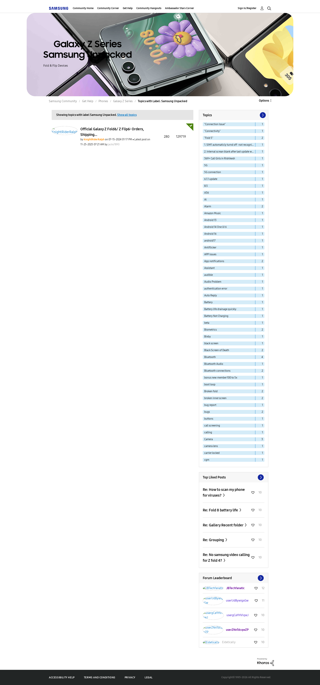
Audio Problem (212, 281)
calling (208, 432)
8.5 (206, 185)
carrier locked (212, 453)
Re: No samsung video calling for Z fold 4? (226, 557)
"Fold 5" (208, 138)
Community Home (83, 8)
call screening (212, 425)
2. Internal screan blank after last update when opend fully (229, 151)
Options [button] (264, 100)
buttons (208, 418)
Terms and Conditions (99, 677)
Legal (149, 677)
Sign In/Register (247, 8)
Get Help (128, 8)
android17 (210, 240)
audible (208, 275)
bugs (207, 411)
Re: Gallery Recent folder (223, 525)
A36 (206, 192)
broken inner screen (215, 398)
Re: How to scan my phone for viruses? (224, 492)
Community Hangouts (148, 8)
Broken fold (211, 391)
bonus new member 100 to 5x (220, 377)
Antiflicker (210, 247)
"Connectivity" (212, 131)
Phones (103, 101)
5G (205, 165)
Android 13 (210, 220)
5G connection (212, 172)
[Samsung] (58, 8)
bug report (210, 405)
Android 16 (210, 233)
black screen (211, 343)
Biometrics (210, 329)
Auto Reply (210, 295)
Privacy (130, 677)
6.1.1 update (210, 179)
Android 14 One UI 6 (215, 227)
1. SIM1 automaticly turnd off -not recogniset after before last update (229, 144)
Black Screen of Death (216, 350)
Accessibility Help (62, 677)
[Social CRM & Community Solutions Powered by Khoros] (265, 662)
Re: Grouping (214, 540)
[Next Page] (262, 115)
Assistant (209, 268)
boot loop (209, 384)
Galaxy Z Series (123, 101)
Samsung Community (63, 101)
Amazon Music (212, 213)
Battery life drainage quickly (220, 309)
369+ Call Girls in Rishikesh (219, 158)
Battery (208, 302)
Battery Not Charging (216, 316)
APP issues (210, 254)
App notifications (214, 261)
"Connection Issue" (215, 124)
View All (233, 477)
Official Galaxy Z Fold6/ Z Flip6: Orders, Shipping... (112, 132)
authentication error (215, 288)
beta (206, 322)
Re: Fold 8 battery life (221, 510)
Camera (208, 439)
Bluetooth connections (217, 370)
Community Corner (108, 8)
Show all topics (127, 115)
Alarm (207, 206)
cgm (206, 459)
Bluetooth (210, 357)
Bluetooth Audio (213, 364)
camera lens (211, 446)
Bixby (207, 336)
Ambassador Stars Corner (179, 8)
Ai (205, 199)
